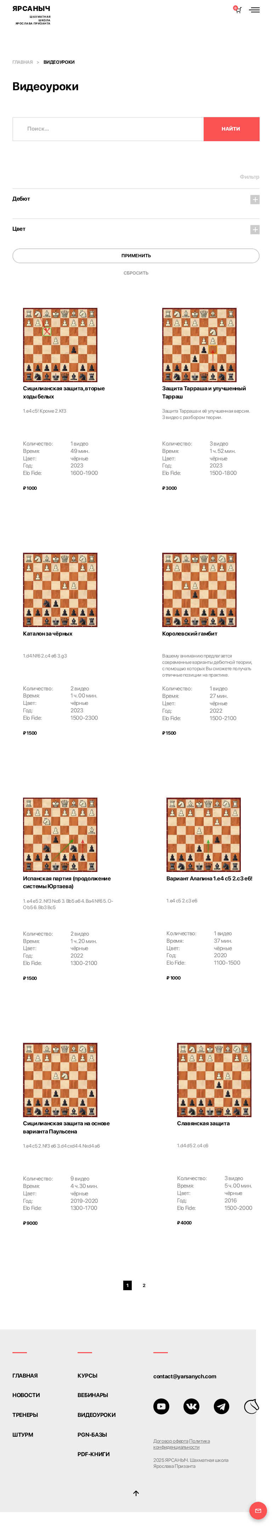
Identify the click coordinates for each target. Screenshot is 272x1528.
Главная (22, 62)
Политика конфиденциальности (181, 1444)
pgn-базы (92, 1435)
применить (136, 255)
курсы (87, 1376)
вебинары (93, 1395)
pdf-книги (93, 1454)
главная (25, 1376)
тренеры (25, 1415)
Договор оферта (170, 1441)
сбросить (136, 273)
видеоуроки (96, 1415)
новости (26, 1395)
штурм (22, 1435)
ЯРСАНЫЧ (31, 14)
